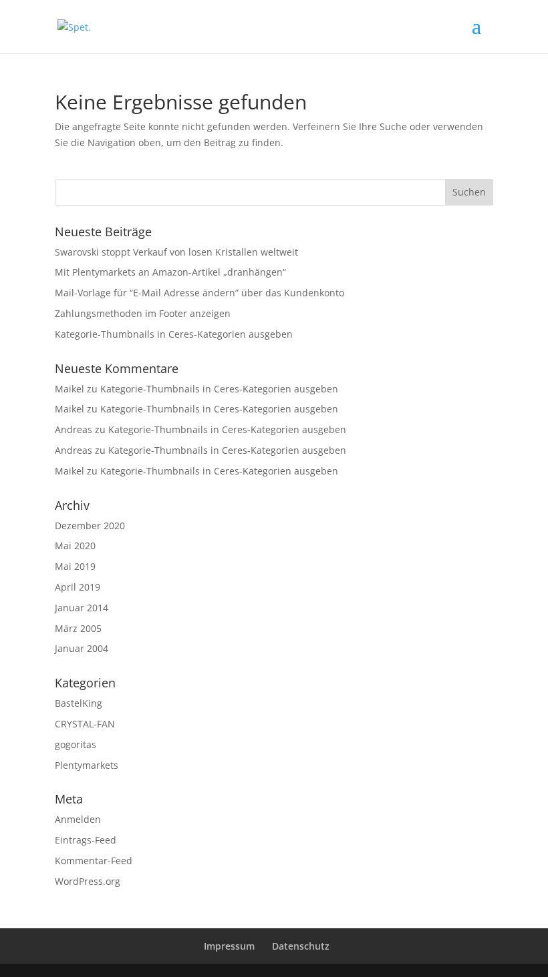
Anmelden (78, 819)
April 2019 (77, 587)
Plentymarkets (86, 765)
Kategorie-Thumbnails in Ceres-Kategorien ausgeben (174, 334)
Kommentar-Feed (93, 860)
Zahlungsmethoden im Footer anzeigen (143, 313)
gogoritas (75, 744)
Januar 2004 (81, 648)
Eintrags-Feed (85, 840)
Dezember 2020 (90, 525)
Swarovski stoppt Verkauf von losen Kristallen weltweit (176, 252)
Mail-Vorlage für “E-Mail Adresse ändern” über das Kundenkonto (199, 292)
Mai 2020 (75, 545)
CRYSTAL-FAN (85, 723)
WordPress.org (87, 881)
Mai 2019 (75, 566)
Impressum (229, 946)
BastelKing (78, 703)
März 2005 (78, 628)
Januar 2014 (81, 607)
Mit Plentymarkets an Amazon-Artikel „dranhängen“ (170, 272)
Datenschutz (300, 946)
